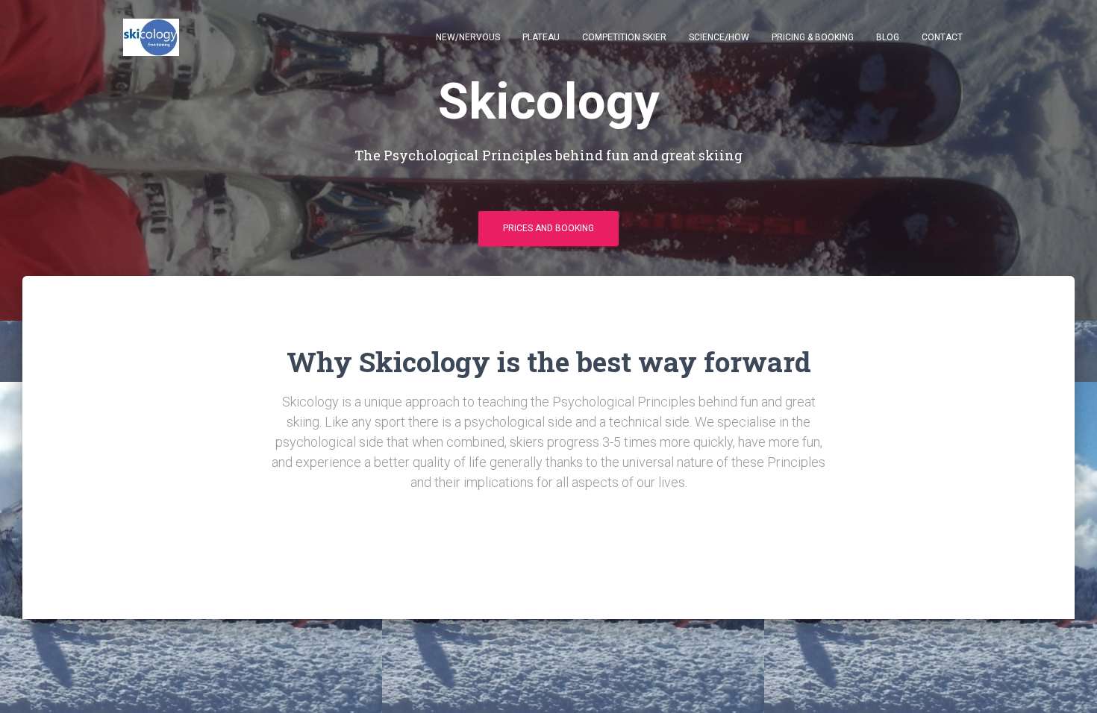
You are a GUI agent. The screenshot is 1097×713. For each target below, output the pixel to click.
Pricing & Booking (813, 37)
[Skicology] (151, 37)
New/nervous (468, 37)
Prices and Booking (548, 228)
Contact (942, 37)
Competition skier (624, 37)
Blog (887, 37)
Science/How (719, 37)
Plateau (541, 37)
